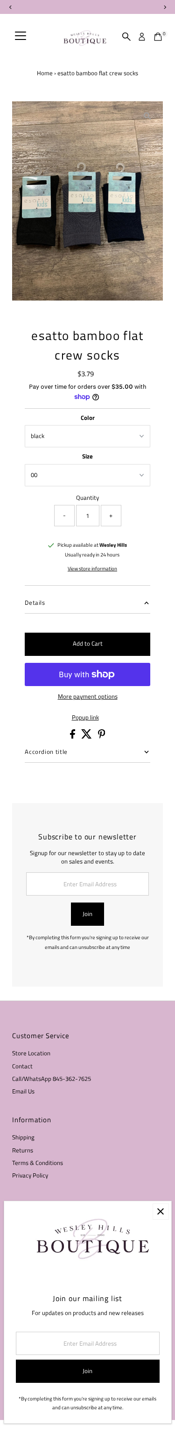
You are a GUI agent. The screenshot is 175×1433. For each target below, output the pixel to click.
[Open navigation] (20, 36)
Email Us (23, 1091)
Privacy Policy (30, 1175)
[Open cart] (158, 37)
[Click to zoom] (147, 116)
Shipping (23, 1137)
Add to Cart (88, 643)
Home (45, 73)
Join (87, 914)
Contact (22, 1066)
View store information (92, 568)
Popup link (85, 718)
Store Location (31, 1053)
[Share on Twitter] (87, 736)
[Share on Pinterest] (101, 736)
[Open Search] (126, 37)
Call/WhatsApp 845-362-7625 (51, 1078)
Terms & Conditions (37, 1162)
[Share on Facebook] (73, 736)
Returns (22, 1150)
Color (88, 417)
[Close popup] (161, 1212)
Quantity (87, 497)
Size (87, 456)
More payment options (88, 696)
